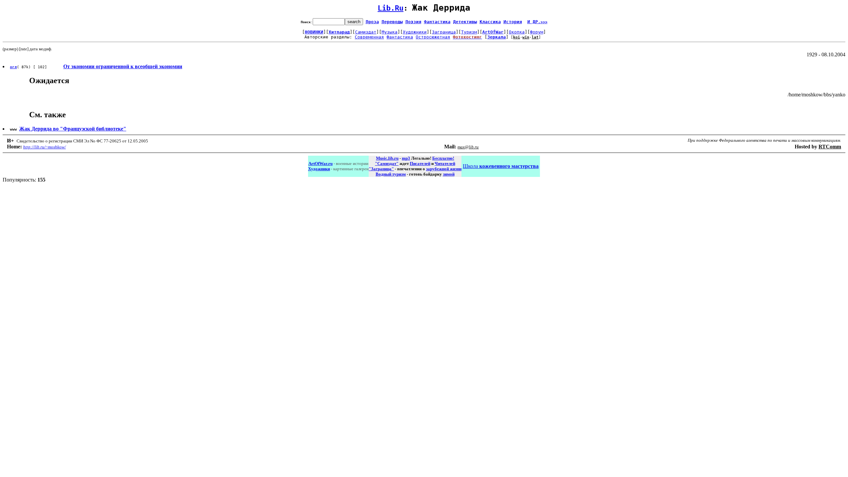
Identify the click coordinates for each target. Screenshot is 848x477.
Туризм (469, 31)
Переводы (392, 21)
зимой (448, 174)
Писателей (420, 163)
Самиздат (365, 31)
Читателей (445, 163)
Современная (369, 36)
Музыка (390, 31)
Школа (501, 166)
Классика (490, 21)
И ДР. (537, 21)
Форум (536, 31)
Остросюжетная (433, 36)
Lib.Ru (390, 8)
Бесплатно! (443, 158)
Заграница (444, 31)
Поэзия (413, 21)
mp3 (406, 158)
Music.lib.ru (387, 158)
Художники (415, 31)
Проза (372, 21)
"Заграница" (381, 168)
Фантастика (437, 21)
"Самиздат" (386, 163)
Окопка (517, 31)
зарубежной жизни (443, 168)
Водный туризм (391, 174)
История (513, 21)
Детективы (465, 21)
